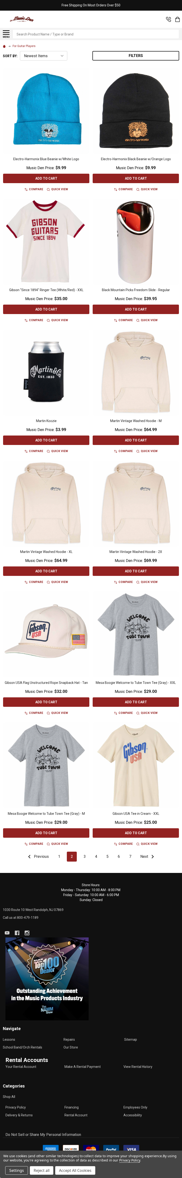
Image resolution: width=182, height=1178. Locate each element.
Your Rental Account (20, 1067)
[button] (47, 978)
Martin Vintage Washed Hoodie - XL (46, 552)
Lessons (9, 1039)
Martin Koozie (46, 421)
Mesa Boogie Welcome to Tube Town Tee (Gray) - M (46, 814)
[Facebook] (17, 933)
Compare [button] (36, 189)
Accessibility (132, 1115)
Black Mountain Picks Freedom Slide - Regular (136, 290)
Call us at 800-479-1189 (20, 917)
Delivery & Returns (19, 1115)
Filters (136, 55)
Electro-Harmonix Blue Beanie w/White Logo (46, 159)
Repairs (69, 1039)
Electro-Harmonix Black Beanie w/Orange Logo (136, 159)
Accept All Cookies (75, 1170)
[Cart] (177, 19)
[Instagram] (27, 933)
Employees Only (135, 1107)
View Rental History (137, 1067)
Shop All (9, 1097)
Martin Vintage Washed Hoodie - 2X (135, 552)
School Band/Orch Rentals (22, 1047)
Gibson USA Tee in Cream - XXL (136, 814)
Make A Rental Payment (82, 1067)
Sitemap (130, 1039)
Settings (16, 1170)
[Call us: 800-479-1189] (168, 19)
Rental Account (75, 1115)
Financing (71, 1107)
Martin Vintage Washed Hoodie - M (136, 421)
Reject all (42, 1170)
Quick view (59, 189)
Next (144, 856)
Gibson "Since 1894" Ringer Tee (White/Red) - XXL (46, 290)
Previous (41, 856)
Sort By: (10, 56)
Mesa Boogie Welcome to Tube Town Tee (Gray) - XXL (136, 683)
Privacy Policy (15, 1107)
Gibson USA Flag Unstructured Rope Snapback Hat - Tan (46, 683)
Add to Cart (46, 178)
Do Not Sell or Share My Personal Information (43, 1134)
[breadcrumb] (5, 46)
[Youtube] (7, 933)
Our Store (71, 1047)
